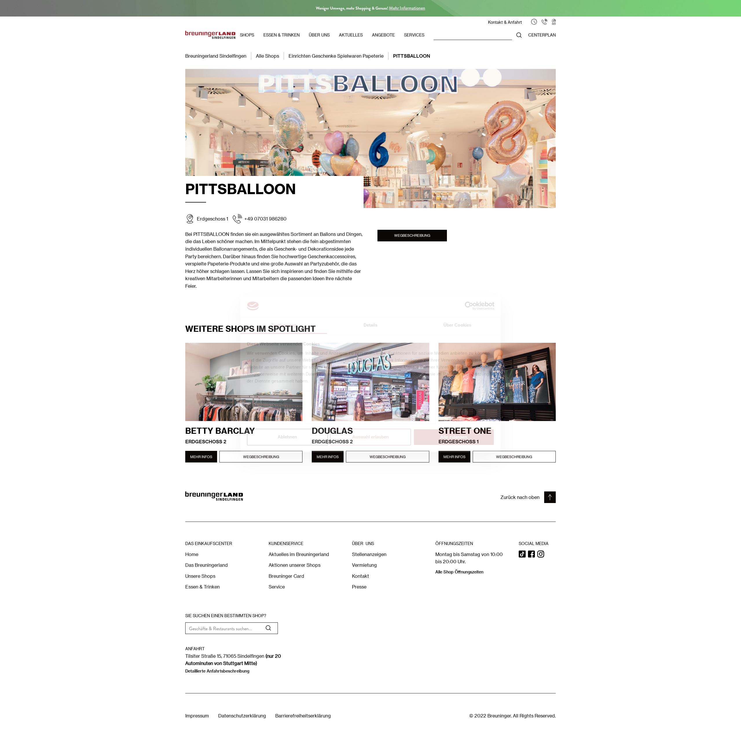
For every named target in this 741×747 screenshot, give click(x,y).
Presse (359, 586)
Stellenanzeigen (369, 554)
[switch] (338, 413)
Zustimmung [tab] (284, 325)
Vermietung (364, 565)
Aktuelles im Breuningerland (299, 554)
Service (277, 586)
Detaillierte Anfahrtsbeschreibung (217, 670)
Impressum (197, 715)
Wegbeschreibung (412, 235)
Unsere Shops (200, 576)
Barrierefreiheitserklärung (303, 715)
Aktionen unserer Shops (294, 565)
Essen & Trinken (202, 586)
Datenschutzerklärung (242, 715)
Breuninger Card (286, 576)
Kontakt (360, 576)
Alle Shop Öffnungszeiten (459, 571)
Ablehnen (287, 436)
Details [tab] (371, 325)
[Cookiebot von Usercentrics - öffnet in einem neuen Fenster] (469, 306)
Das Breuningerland (206, 565)
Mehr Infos (201, 457)
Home (191, 554)
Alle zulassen (453, 436)
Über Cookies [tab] (457, 325)
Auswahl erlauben (370, 436)
